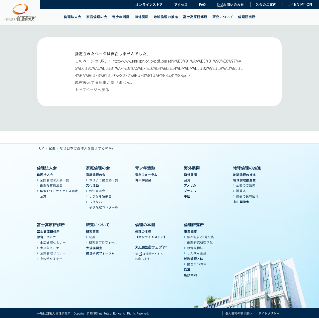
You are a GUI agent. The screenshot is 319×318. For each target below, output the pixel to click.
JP (290, 4)
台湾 (187, 180)
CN (309, 4)
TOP (40, 148)
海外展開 (142, 17)
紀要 (52, 148)
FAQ (202, 4)
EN (296, 4)
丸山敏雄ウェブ (149, 247)
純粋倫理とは (193, 259)
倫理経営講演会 (51, 185)
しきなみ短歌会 (100, 196)
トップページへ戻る (92, 89)
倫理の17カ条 (197, 264)
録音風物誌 (195, 248)
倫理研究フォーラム (100, 253)
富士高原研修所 (195, 17)
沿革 (187, 270)
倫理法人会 (72, 17)
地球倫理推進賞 (244, 180)
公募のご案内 (245, 185)
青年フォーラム (146, 175)
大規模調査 (94, 248)
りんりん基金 (196, 253)
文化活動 (92, 185)
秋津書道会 (97, 191)
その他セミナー (51, 259)
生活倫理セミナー (53, 242)
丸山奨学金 (241, 202)
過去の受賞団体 (247, 196)
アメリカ (190, 185)
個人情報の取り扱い (238, 313)
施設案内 (190, 275)
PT (302, 4)
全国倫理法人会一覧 (54, 180)
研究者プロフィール (103, 242)
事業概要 (190, 232)
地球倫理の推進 (166, 17)
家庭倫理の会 (96, 17)
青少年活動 (121, 17)
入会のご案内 (265, 4)
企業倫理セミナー (53, 253)
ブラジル (190, 191)
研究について (222, 17)
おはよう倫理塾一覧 (103, 180)
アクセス (181, 4)
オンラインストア (149, 4)
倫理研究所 (246, 17)
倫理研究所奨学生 (200, 242)
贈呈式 (241, 191)
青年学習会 (143, 180)
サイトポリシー (268, 313)
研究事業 (92, 232)
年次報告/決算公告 (200, 237)
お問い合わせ (233, 4)
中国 (187, 196)
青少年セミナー (51, 248)
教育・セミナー (48, 237)
